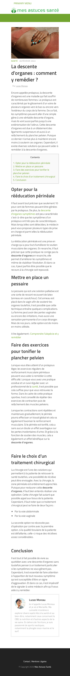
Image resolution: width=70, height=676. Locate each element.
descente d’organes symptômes (31, 212)
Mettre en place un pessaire (28, 166)
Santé (14, 61)
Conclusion (20, 180)
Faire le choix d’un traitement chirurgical (34, 176)
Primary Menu (22, 3)
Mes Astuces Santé (42, 666)
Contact (26, 661)
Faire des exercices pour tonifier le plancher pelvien (31, 171)
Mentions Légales (39, 661)
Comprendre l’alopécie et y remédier (35, 335)
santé (35, 386)
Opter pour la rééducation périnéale (32, 163)
